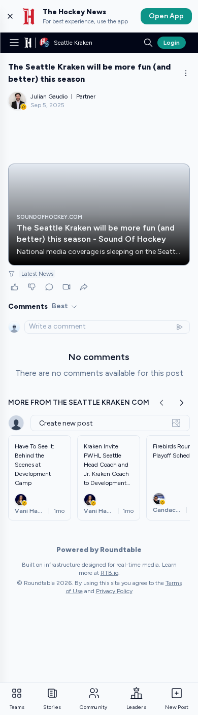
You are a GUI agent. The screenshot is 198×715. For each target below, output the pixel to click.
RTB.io (109, 572)
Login (171, 42)
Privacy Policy (114, 591)
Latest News (37, 273)
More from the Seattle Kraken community (93, 402)
